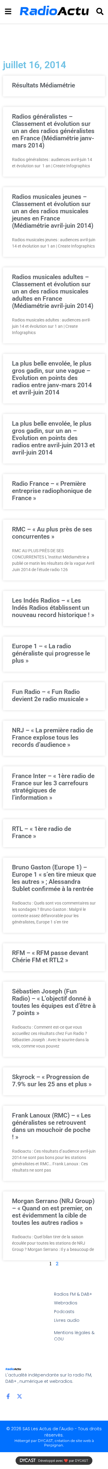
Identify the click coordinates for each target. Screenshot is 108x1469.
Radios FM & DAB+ (73, 1294)
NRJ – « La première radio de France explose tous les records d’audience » (52, 737)
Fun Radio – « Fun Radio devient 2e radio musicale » (50, 695)
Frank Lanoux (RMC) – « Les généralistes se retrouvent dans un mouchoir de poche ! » (51, 1126)
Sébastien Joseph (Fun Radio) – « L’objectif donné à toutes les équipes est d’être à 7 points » (54, 1002)
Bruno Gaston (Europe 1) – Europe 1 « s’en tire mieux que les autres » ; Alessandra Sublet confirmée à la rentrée (54, 878)
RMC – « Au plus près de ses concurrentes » (52, 533)
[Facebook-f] (8, 1396)
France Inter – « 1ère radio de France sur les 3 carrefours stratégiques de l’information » (53, 786)
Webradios (65, 1303)
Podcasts (64, 1312)
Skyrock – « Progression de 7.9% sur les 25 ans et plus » (52, 1080)
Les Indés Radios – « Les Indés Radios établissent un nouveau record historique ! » (53, 608)
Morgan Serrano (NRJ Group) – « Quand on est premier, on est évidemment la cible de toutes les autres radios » (53, 1211)
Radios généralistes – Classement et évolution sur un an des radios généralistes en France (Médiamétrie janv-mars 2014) (53, 131)
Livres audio (67, 1320)
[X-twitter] (19, 1396)
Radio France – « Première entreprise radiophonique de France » (52, 491)
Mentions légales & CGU (74, 1336)
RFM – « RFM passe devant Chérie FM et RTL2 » (50, 956)
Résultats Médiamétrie (43, 85)
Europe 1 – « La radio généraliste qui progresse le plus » (51, 653)
